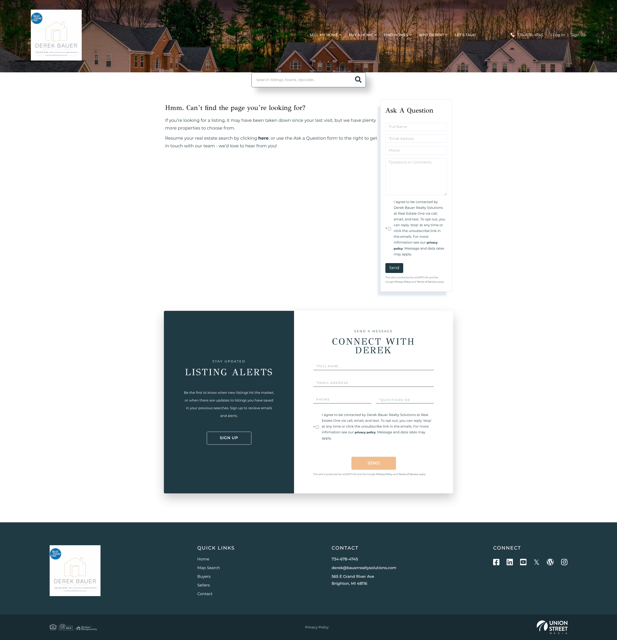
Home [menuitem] (203, 559)
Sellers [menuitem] (203, 585)
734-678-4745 (530, 35)
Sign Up (578, 35)
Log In (559, 35)
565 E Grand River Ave (353, 580)
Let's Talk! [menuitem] (465, 35)
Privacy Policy (403, 281)
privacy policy (365, 432)
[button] (358, 80)
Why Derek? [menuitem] (431, 35)
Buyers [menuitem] (204, 576)
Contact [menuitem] (205, 594)
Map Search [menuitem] (208, 568)
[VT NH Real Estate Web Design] (552, 627)
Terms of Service (427, 281)
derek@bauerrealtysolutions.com (364, 568)
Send (394, 268)
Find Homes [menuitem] (396, 35)
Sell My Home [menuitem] (323, 35)
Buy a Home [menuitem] (361, 35)
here (263, 138)
